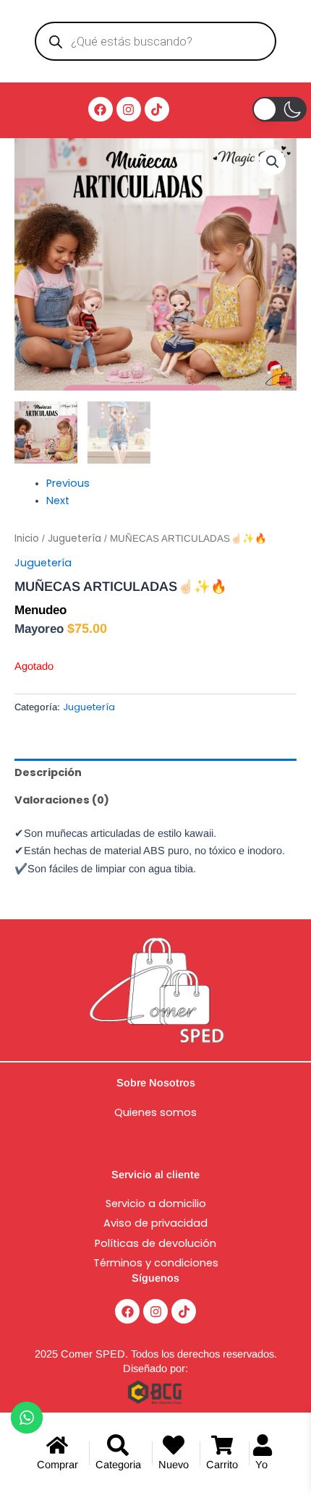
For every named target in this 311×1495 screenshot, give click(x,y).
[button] (273, 162)
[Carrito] (225, 1453)
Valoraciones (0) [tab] (61, 800)
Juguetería (74, 538)
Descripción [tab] (48, 772)
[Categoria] (121, 1453)
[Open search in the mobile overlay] (155, 41)
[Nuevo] (176, 1453)
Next (57, 500)
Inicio (26, 538)
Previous (68, 483)
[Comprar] (60, 1453)
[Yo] (265, 1453)
